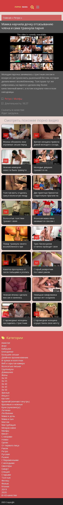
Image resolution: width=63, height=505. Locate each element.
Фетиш (5, 480)
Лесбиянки (7, 413)
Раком (4, 448)
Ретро (8, 98)
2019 (4, 489)
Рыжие (5, 457)
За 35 (4, 380)
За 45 (4, 386)
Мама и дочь (8, 416)
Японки (5, 486)
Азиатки (5, 342)
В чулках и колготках (12, 360)
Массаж (5, 421)
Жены (4, 375)
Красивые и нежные (12, 404)
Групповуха (7, 369)
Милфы (18, 98)
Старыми (6, 474)
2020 (4, 492)
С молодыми (8, 462)
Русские (5, 454)
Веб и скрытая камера (13, 363)
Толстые (6, 477)
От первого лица (10, 445)
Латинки (5, 410)
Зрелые (5, 392)
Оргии (4, 442)
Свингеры (6, 465)
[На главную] (22, 7)
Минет (4, 433)
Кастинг (5, 398)
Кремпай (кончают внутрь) (15, 401)
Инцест (5, 395)
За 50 (4, 389)
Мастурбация (8, 424)
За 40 (4, 383)
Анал (3, 345)
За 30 (4, 377)
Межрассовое (8, 427)
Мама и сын (7, 419)
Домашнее (7, 372)
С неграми (6, 436)
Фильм (5, 483)
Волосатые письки (11, 366)
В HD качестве (9, 495)
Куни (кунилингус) (10, 407)
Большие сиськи (10, 354)
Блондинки (7, 351)
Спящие (5, 471)
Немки (4, 439)
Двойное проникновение (14, 357)
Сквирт (5, 468)
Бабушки (6, 348)
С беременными (9, 460)
